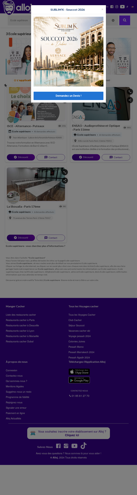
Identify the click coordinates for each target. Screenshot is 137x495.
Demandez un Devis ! (68, 95)
